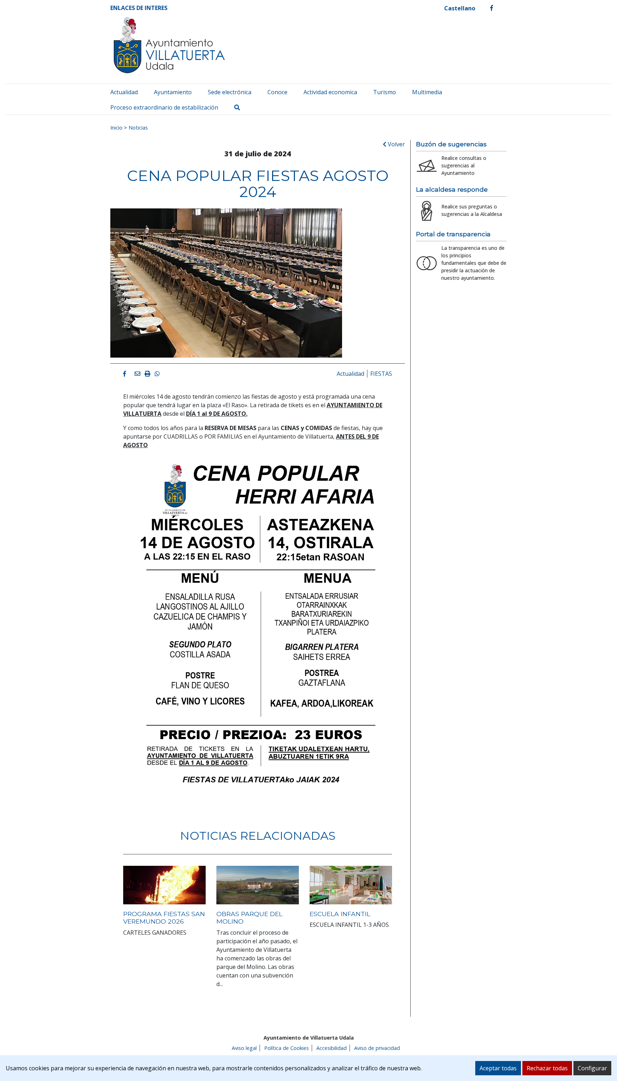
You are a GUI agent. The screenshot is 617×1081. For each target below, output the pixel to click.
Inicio (116, 127)
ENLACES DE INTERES (138, 8)
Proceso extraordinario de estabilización (164, 107)
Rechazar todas (547, 1068)
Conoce (277, 92)
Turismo (384, 92)
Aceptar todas (498, 1068)
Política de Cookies (286, 1048)
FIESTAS (381, 374)
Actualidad (124, 92)
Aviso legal (244, 1048)
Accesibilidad (331, 1048)
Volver (395, 144)
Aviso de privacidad (377, 1048)
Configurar (592, 1068)
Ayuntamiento (173, 92)
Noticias (138, 127)
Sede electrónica (229, 92)
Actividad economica (330, 92)
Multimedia (427, 92)
